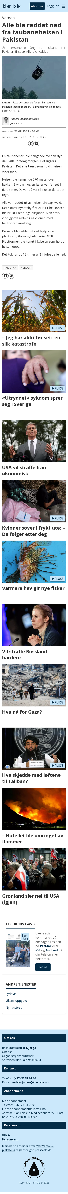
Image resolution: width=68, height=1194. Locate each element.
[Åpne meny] (63, 6)
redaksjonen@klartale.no (30, 1082)
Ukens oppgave (17, 1000)
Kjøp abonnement (14, 1101)
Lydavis (11, 994)
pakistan (10, 267)
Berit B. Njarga (25, 1048)
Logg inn (53, 6)
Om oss (7, 1052)
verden (26, 267)
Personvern (10, 1139)
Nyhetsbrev (14, 1007)
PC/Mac (45, 946)
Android (52, 950)
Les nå (43, 967)
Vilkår (6, 1135)
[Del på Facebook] (31, 143)
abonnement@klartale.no (29, 1109)
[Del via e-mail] (36, 143)
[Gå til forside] (12, 6)
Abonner (37, 6)
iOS (37, 950)
